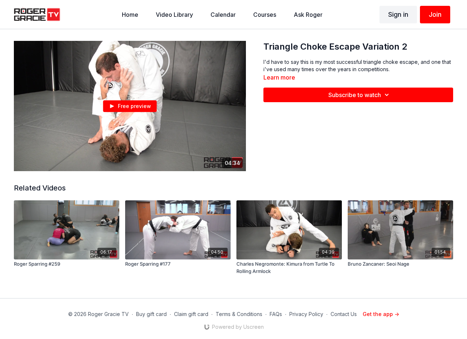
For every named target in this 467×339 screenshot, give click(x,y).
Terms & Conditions (239, 314)
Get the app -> (381, 314)
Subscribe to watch (354, 95)
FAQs (276, 314)
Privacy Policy (306, 314)
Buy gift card (151, 314)
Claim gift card (191, 314)
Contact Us (344, 314)
